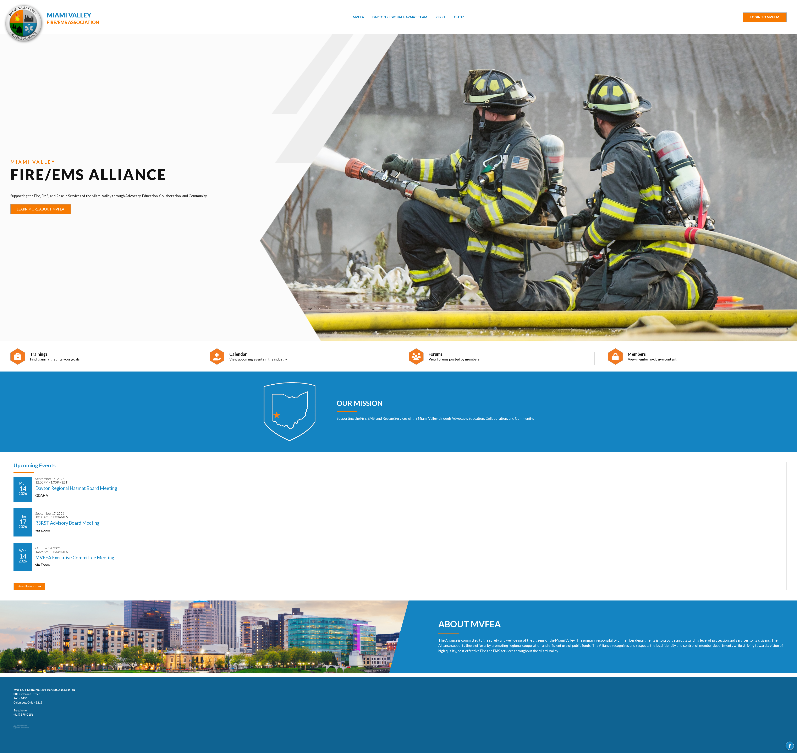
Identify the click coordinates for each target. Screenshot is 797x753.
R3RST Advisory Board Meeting (67, 523)
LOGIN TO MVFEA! (764, 17)
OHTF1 (459, 17)
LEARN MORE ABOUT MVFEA (40, 209)
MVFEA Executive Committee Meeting (74, 557)
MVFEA (358, 17)
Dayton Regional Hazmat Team (399, 17)
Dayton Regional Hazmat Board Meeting (76, 488)
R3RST (440, 17)
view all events (27, 586)
